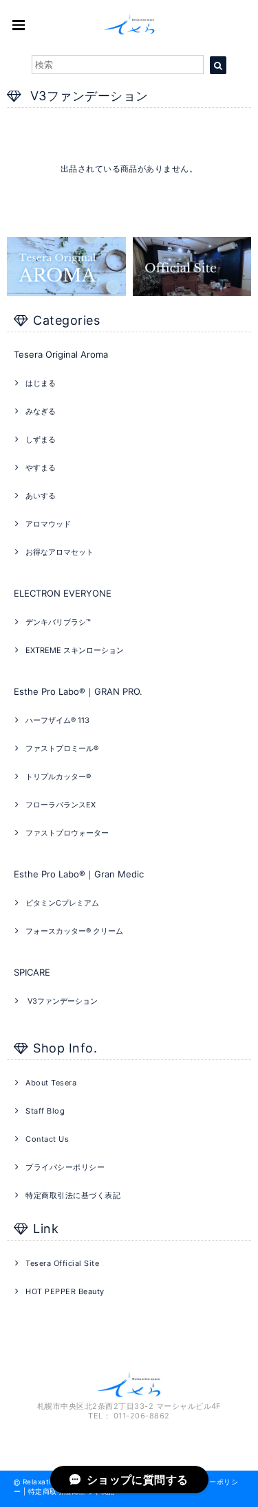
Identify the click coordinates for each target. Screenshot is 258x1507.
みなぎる (40, 411)
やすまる (40, 467)
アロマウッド (48, 524)
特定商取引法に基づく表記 (72, 1195)
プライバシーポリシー (65, 1167)
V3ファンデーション (61, 1001)
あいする (40, 496)
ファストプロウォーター (67, 833)
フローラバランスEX (60, 804)
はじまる (40, 383)
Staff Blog (45, 1111)
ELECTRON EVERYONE (62, 593)
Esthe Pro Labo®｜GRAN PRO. (78, 691)
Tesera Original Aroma (61, 354)
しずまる (40, 439)
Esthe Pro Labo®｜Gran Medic (79, 873)
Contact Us (47, 1139)
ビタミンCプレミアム (62, 903)
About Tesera (50, 1083)
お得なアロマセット (59, 552)
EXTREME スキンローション (74, 650)
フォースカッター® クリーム (74, 931)
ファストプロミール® (61, 748)
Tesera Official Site (62, 1263)
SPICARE (32, 972)
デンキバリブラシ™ (58, 622)
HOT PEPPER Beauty (64, 1291)
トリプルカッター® (58, 776)
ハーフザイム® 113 (57, 720)
